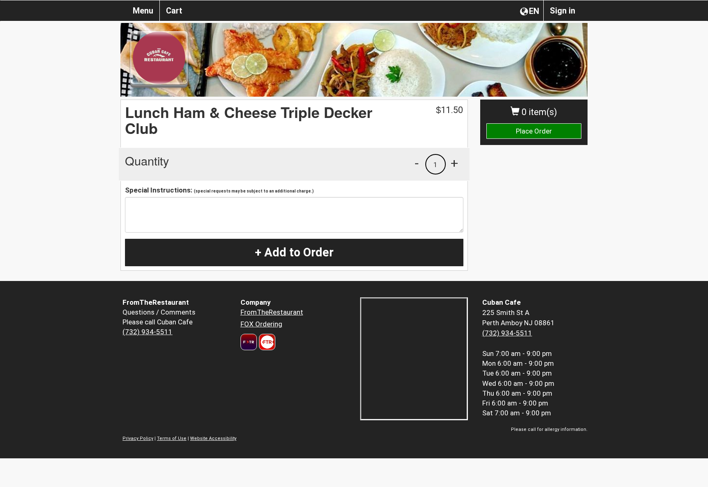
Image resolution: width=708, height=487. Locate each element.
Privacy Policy (138, 438)
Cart (174, 11)
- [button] (417, 163)
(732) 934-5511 (147, 332)
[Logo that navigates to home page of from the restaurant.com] (249, 342)
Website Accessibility (213, 438)
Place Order (534, 131)
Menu (143, 11)
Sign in (562, 11)
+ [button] (454, 163)
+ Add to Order (294, 252)
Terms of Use (171, 438)
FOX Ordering (261, 324)
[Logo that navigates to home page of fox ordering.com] (266, 342)
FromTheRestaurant (272, 312)
